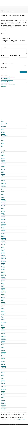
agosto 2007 (3, 341)
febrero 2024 (3, 197)
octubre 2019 (3, 277)
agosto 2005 (3, 372)
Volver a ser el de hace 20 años (5, 78)
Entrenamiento (3, 126)
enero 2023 (3, 217)
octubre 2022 (3, 222)
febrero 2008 (3, 331)
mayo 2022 (3, 230)
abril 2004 (2, 397)
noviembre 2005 (3, 367)
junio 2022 (2, 228)
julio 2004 (2, 392)
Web (19, 55)
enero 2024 (3, 199)
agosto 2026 (3, 150)
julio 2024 (2, 189)
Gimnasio (2, 129)
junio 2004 (2, 394)
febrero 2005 (3, 381)
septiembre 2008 (3, 322)
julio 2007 (2, 342)
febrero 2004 (3, 400)
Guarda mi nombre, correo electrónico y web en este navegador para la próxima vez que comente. (14, 63)
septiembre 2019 (3, 278)
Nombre (3, 55)
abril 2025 (2, 175)
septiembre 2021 (3, 242)
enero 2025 (3, 180)
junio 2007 (2, 344)
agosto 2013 (3, 305)
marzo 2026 (3, 158)
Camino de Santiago (4, 123)
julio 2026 (2, 152)
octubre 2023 (3, 203)
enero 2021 (3, 255)
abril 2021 (2, 250)
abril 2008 (2, 328)
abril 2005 (2, 378)
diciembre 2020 (3, 256)
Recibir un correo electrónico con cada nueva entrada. (13, 69)
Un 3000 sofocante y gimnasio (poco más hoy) (8, 84)
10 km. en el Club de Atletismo (14, 41)
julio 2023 (2, 208)
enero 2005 (3, 383)
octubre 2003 (3, 406)
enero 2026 (3, 161)
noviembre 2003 (3, 405)
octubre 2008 (3, 320)
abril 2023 (2, 213)
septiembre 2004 (3, 389)
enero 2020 (3, 272)
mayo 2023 (3, 211)
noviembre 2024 (3, 183)
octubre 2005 (3, 369)
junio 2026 (2, 153)
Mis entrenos (3, 134)
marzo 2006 (3, 361)
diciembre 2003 (3, 403)
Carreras (2, 124)
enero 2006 (3, 364)
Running (2, 143)
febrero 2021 (3, 253)
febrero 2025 (3, 178)
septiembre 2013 (3, 303)
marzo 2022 (3, 233)
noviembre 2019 (3, 275)
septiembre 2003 (3, 408)
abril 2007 (2, 347)
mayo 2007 (3, 345)
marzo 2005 (3, 380)
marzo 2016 (3, 302)
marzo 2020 (3, 269)
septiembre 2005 (3, 370)
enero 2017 (3, 289)
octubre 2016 (3, 294)
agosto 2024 (3, 188)
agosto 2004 (3, 391)
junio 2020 (2, 266)
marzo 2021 (3, 252)
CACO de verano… (3, 86)
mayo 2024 (3, 192)
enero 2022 (3, 236)
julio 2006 (2, 355)
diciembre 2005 (3, 366)
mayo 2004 (3, 395)
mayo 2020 (3, 267)
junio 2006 (2, 356)
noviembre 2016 (3, 292)
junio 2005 (2, 375)
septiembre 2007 (3, 339)
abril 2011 (2, 317)
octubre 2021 (3, 241)
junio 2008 (2, 325)
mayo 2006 (3, 358)
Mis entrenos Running (4, 135)
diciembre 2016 (3, 291)
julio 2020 (2, 264)
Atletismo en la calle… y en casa (5, 83)
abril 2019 (2, 286)
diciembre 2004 (3, 384)
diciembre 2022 (3, 219)
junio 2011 (2, 316)
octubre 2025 (3, 166)
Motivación (3, 137)
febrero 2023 (3, 216)
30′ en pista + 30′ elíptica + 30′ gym (6, 81)
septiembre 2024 (3, 186)
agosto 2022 (3, 225)
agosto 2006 (3, 353)
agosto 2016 (3, 297)
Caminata (2, 121)
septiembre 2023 (3, 205)
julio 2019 (2, 281)
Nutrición (2, 140)
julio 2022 (2, 227)
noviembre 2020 (3, 258)
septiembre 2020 (3, 261)
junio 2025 (2, 172)
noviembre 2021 (3, 239)
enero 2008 (3, 333)
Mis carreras (3, 132)
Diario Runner (12, 424)
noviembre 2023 (3, 202)
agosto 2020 (3, 263)
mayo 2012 (3, 311)
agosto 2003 (3, 409)
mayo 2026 (3, 155)
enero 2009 (3, 319)
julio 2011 (2, 314)
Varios (2, 146)
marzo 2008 (3, 330)
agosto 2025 (3, 169)
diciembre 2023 (3, 200)
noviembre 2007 (3, 336)
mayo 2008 (3, 327)
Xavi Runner (17, 424)
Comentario (4, 47)
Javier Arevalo (22, 419)
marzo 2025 (3, 177)
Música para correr (4, 138)
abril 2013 (2, 308)
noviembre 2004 (3, 386)
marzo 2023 (3, 214)
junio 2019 (2, 283)
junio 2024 (2, 191)
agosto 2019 (3, 280)
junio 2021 (2, 247)
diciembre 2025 (3, 163)
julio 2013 (2, 306)
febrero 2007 (3, 350)
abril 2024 (2, 194)
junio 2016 (2, 300)
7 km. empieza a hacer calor (5, 41)
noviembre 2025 (3, 164)
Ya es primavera (22, 40)
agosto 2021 (3, 244)
